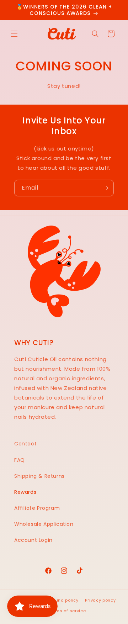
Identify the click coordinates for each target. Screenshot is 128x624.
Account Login (33, 540)
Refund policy (63, 600)
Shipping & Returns (39, 476)
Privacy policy (100, 600)
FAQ (19, 460)
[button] (14, 34)
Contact (25, 443)
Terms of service (67, 611)
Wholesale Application (44, 524)
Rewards (25, 492)
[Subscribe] (105, 188)
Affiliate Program (37, 508)
